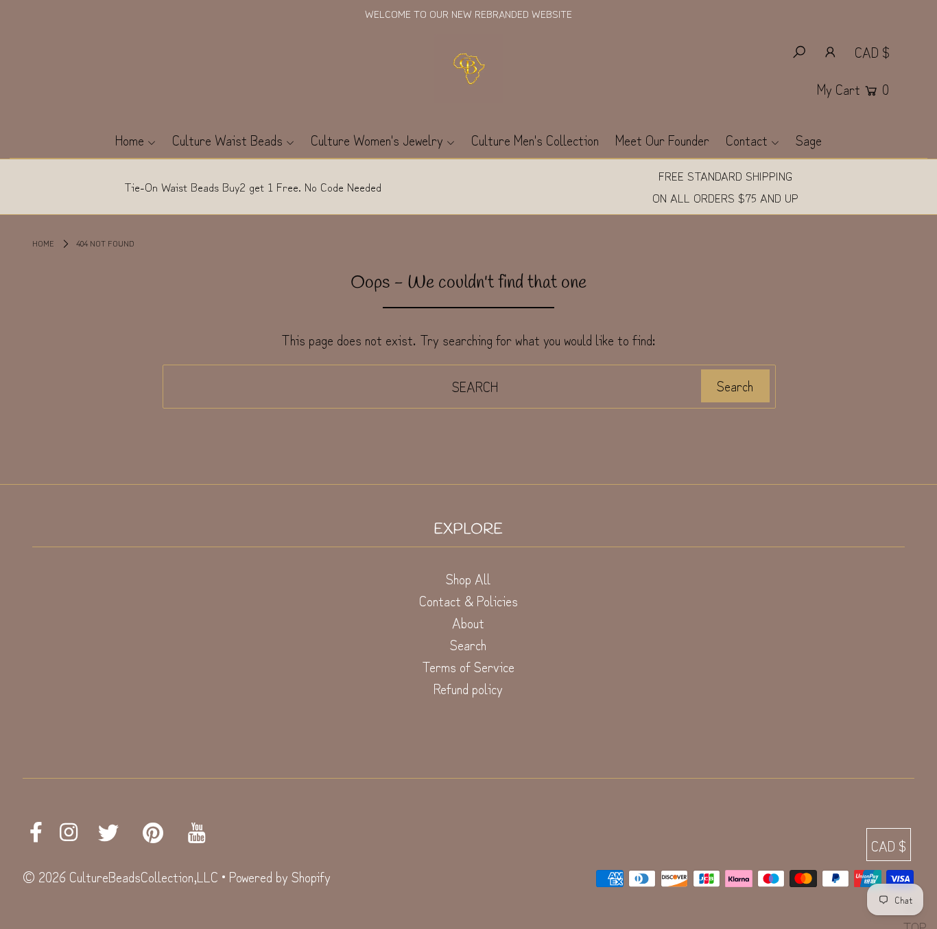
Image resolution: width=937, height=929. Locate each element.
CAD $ (872, 52)
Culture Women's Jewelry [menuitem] (377, 140)
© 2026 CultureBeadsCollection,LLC (120, 876)
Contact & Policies (468, 600)
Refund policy (468, 688)
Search (468, 644)
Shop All (468, 578)
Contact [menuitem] (747, 140)
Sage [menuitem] (809, 140)
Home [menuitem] (129, 140)
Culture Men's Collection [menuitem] (535, 140)
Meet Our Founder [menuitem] (662, 140)
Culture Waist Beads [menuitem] (227, 140)
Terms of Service (468, 666)
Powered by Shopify (280, 876)
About (468, 622)
